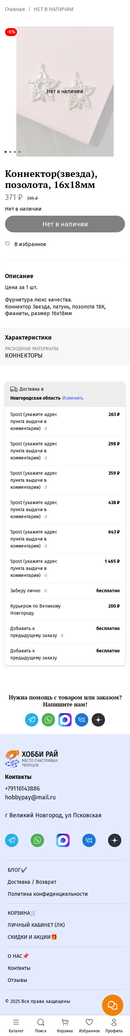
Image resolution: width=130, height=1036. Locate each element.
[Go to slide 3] (15, 152)
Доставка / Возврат (32, 882)
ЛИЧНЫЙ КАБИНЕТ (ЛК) (36, 925)
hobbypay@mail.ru (30, 797)
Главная (15, 9)
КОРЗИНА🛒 (22, 913)
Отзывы (17, 980)
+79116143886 (22, 788)
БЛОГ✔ (17, 870)
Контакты (19, 968)
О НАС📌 (18, 956)
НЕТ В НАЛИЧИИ (54, 9)
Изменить (72, 398)
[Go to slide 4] (20, 152)
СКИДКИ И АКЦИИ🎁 (32, 937)
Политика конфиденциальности (48, 894)
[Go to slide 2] (10, 152)
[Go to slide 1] (6, 152)
